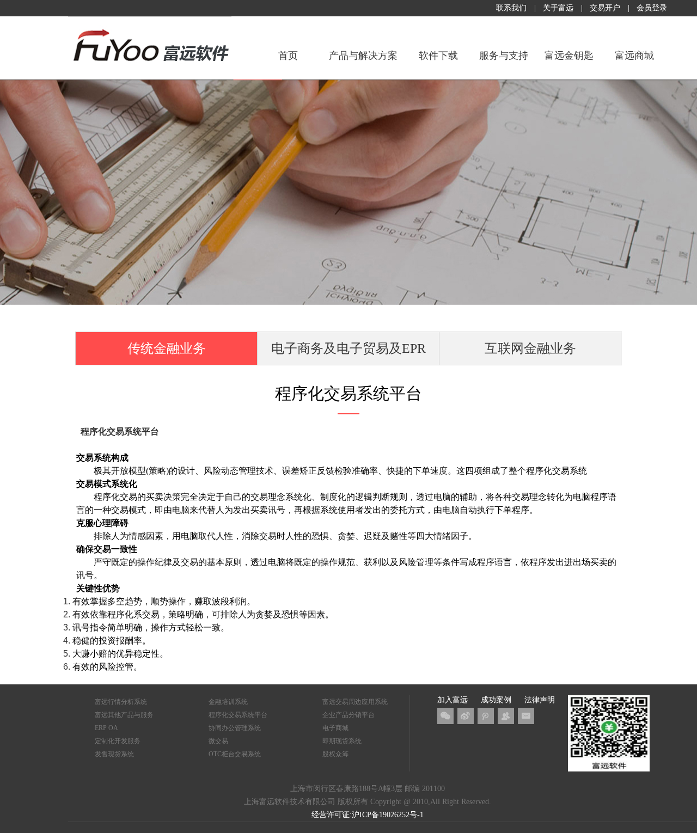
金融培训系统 (228, 702)
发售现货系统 (114, 754)
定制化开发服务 (117, 741)
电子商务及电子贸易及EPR (348, 348)
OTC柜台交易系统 (235, 754)
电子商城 (335, 728)
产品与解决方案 (363, 55)
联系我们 (511, 8)
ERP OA (106, 728)
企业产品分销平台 (348, 715)
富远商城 (634, 55)
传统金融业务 (166, 348)
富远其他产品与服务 (124, 715)
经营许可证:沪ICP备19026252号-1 (367, 815)
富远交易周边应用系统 (355, 702)
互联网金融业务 (530, 348)
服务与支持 (503, 55)
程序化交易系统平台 (238, 715)
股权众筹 (335, 754)
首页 (288, 55)
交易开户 (605, 8)
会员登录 (652, 8)
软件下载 (438, 55)
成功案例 (496, 700)
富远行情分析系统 (121, 702)
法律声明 (539, 700)
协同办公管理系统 (235, 728)
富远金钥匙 (569, 55)
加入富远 (452, 700)
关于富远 (558, 8)
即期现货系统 (342, 741)
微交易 (218, 741)
